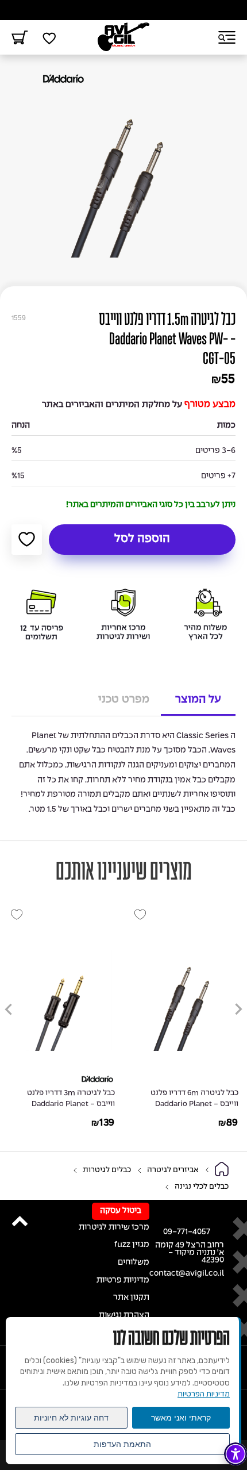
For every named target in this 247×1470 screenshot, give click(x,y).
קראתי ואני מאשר (181, 1417)
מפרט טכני (123, 699)
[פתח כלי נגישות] (235, 1453)
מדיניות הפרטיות (203, 1394)
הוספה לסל (142, 539)
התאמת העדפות (122, 1444)
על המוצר (198, 699)
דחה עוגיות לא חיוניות (71, 1417)
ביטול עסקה (120, 1211)
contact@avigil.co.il (186, 1273)
